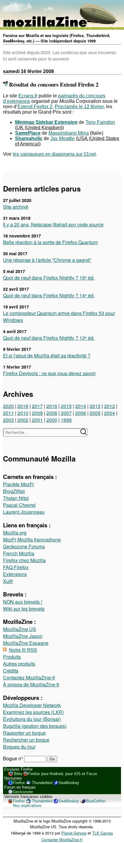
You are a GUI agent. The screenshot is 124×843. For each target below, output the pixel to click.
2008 (51, 412)
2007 (66, 412)
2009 (37, 412)
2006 (80, 412)
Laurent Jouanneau (24, 511)
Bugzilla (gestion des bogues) (35, 725)
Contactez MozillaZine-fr (29, 677)
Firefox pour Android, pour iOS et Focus (62, 773)
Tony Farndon (100, 122)
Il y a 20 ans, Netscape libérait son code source (53, 224)
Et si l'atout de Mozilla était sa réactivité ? (46, 355)
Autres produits (19, 663)
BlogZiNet (14, 491)
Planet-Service (73, 833)
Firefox (19, 782)
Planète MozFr (18, 484)
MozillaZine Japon (22, 636)
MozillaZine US (19, 629)
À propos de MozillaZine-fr (31, 684)
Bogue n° (13, 758)
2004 (109, 412)
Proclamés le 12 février (79, 106)
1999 (66, 419)
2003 (8, 419)
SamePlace (28, 133)
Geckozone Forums (24, 546)
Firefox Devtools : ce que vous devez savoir (49, 373)
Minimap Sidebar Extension (46, 122)
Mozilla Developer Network (32, 705)
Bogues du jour (19, 746)
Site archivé (15, 206)
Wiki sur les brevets (24, 608)
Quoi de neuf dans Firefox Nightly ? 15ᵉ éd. (49, 277)
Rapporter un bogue (24, 732)
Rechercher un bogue (26, 739)
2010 (22, 412)
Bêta (18, 773)
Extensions (15, 574)
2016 (51, 406)
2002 (22, 419)
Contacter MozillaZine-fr (62, 839)
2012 (109, 406)
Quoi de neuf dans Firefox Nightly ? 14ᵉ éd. (49, 295)
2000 (51, 419)
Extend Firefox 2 (34, 106)
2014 (80, 406)
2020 (8, 406)
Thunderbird (42, 782)
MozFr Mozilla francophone (32, 539)
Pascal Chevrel (19, 504)
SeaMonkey (68, 782)
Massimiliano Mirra (68, 133)
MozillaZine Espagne (25, 642)
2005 (95, 412)
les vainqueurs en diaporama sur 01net (54, 154)
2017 (37, 406)
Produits (12, 656)
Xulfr (8, 581)
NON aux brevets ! (22, 601)
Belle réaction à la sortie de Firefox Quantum (50, 242)
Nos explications (27, 805)
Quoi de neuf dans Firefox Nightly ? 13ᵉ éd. (49, 337)
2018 (22, 406)
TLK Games (102, 833)
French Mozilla (18, 553)
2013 (95, 406)
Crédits (10, 670)
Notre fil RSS (23, 649)
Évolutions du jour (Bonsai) (32, 719)
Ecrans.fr (27, 95)
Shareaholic (28, 138)
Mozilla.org (14, 532)
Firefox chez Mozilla (24, 560)
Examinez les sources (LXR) (33, 712)
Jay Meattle (62, 138)
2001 (37, 419)
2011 (8, 412)
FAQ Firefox (16, 567)
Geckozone (23, 791)
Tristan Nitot (16, 498)
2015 (66, 406)
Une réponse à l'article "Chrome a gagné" (47, 259)
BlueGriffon (95, 801)
